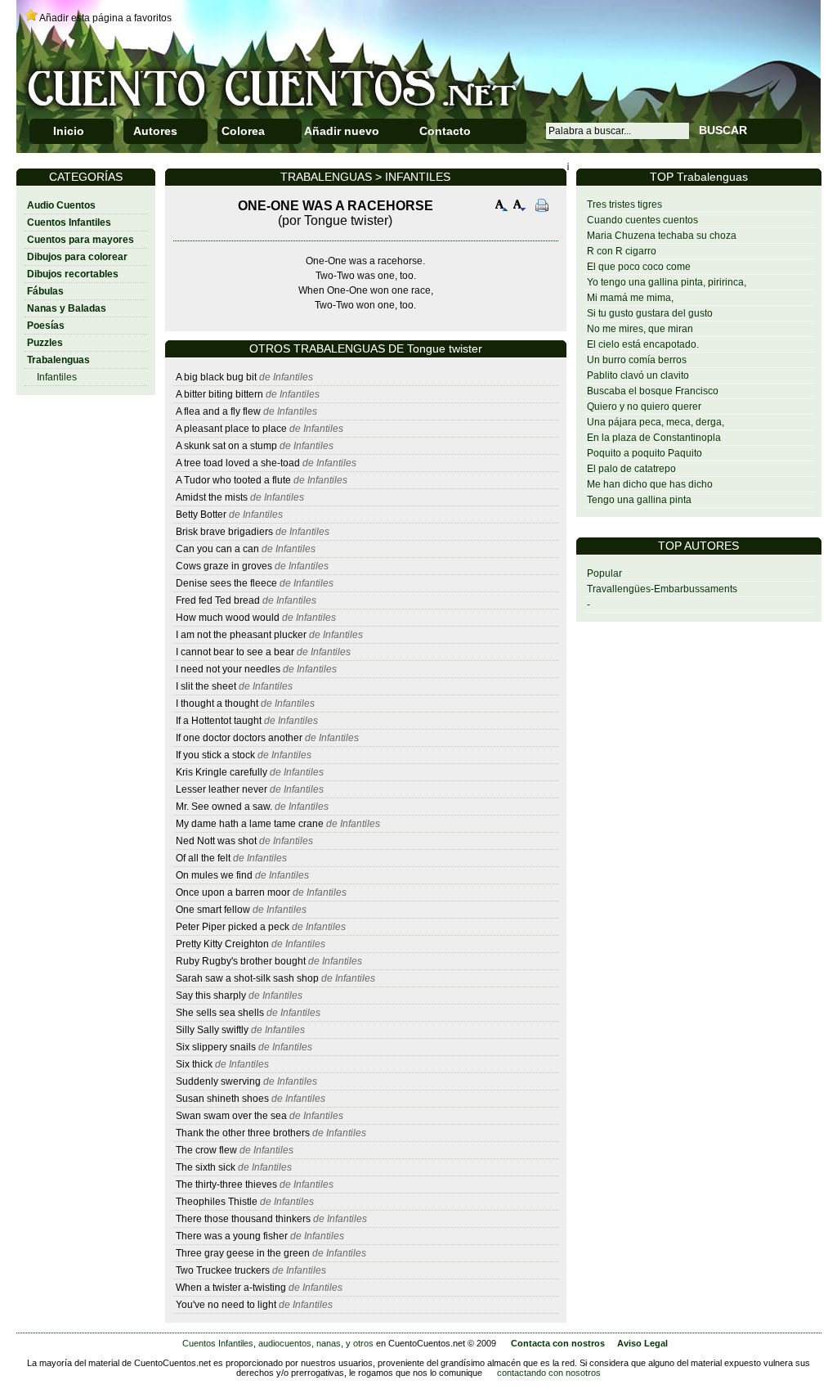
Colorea (243, 130)
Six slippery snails (216, 1047)
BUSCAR (723, 130)
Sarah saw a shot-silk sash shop (247, 978)
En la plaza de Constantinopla (654, 437)
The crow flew (207, 1150)
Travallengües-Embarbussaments (662, 589)
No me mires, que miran (640, 329)
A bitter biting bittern (219, 394)
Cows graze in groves (224, 566)
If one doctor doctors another (239, 738)
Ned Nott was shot (216, 841)
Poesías (46, 325)
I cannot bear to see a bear (235, 652)
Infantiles (57, 377)
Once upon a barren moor (233, 892)
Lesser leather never (221, 789)
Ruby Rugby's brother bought (242, 961)
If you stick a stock (216, 755)
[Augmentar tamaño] (501, 207)
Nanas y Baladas (66, 308)
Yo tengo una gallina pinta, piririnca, (666, 282)
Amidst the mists (212, 497)
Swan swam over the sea (231, 1116)
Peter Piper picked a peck (232, 927)
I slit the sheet (206, 686)
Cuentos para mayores (80, 239)
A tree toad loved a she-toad (238, 463)
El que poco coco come (639, 266)
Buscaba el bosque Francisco (652, 391)
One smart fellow (213, 909)
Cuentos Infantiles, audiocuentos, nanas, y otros (278, 1343)
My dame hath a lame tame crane (250, 823)
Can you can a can (217, 549)
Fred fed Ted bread (218, 600)
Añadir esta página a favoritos (105, 18)
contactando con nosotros (549, 1373)
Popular (604, 573)
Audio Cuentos (61, 205)
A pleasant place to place (231, 428)
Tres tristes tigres (624, 204)
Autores (155, 130)
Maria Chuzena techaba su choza (661, 235)
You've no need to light (226, 1304)
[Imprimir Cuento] (542, 207)
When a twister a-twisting (232, 1287)
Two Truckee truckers (223, 1270)
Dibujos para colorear (77, 257)
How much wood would (229, 617)
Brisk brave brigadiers (224, 531)
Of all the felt (203, 858)
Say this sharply (211, 995)
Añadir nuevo (341, 130)
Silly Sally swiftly (213, 1030)
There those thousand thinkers (244, 1219)
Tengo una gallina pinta (639, 500)
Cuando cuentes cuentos (642, 220)
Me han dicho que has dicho (650, 484)
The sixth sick (207, 1167)
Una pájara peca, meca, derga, (655, 422)
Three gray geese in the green (243, 1253)
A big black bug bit (216, 377)
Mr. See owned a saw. (224, 806)
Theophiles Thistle (216, 1201)
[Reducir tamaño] (519, 207)
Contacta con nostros (558, 1343)
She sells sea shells (220, 1012)
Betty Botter (201, 514)
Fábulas (45, 291)
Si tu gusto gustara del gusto (650, 313)
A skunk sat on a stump (226, 446)
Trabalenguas (58, 360)
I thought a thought (217, 703)
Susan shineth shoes (222, 1098)
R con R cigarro (621, 251)
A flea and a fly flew (218, 411)
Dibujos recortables (73, 274)
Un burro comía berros (637, 360)
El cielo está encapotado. (643, 344)
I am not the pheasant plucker (241, 635)
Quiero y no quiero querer (644, 406)
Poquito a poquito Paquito (644, 453)
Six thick (195, 1064)
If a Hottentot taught (219, 720)
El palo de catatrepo (631, 468)
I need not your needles (228, 669)
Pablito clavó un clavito (638, 375)
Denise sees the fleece (226, 583)
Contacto (445, 130)
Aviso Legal (642, 1343)
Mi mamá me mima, (630, 297)
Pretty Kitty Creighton (222, 944)
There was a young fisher (232, 1236)
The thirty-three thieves (226, 1184)
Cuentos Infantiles (69, 222)
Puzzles (45, 342)
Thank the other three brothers (243, 1133)
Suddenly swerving (218, 1081)
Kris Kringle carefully (221, 772)
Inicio (68, 130)
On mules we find (214, 875)
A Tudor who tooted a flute (233, 480)
